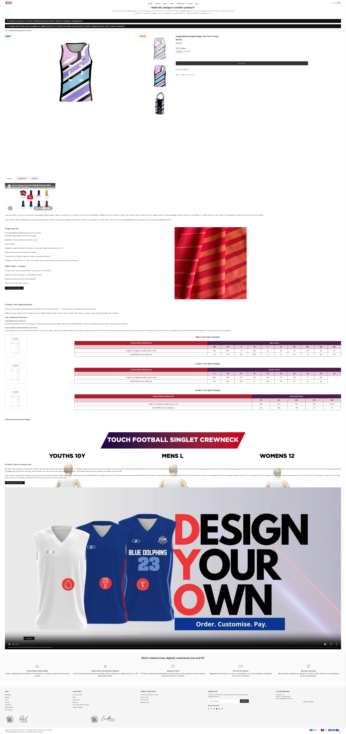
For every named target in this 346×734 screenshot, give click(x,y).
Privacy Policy (144, 697)
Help (196, 3)
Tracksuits (8, 704)
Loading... (179, 51)
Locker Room (181, 3)
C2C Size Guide (77, 694)
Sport (165, 3)
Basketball (8, 694)
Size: (181, 48)
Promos (190, 3)
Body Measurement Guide (14, 482)
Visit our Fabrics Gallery (14, 288)
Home (6, 30)
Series (172, 3)
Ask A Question (183, 69)
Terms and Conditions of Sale (149, 694)
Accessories (8, 709)
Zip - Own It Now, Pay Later (81, 704)
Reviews (34, 178)
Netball (7, 697)
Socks (7, 699)
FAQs (74, 697)
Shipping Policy (144, 702)
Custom (150, 3)
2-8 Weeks (143, 36)
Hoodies (7, 702)
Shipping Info (22, 178)
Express (157, 3)
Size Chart (187, 51)
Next (145, 71)
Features (179, 43)
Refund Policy (144, 699)
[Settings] (340, 3)
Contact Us (29, 638)
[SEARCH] (332, 3)
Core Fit (8, 36)
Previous (6, 71)
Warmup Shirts (9, 707)
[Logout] (335, 3)
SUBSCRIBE (244, 701)
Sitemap (75, 702)
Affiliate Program (78, 707)
